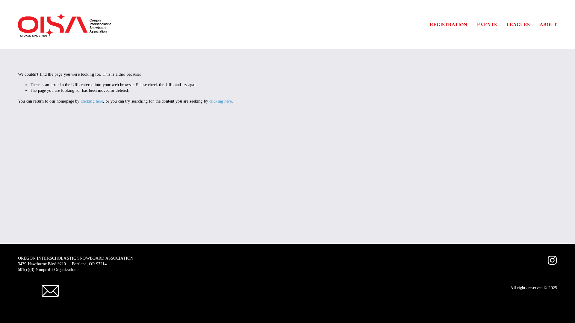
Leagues (518, 24)
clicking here (92, 101)
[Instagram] (552, 260)
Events (487, 24)
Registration (448, 24)
